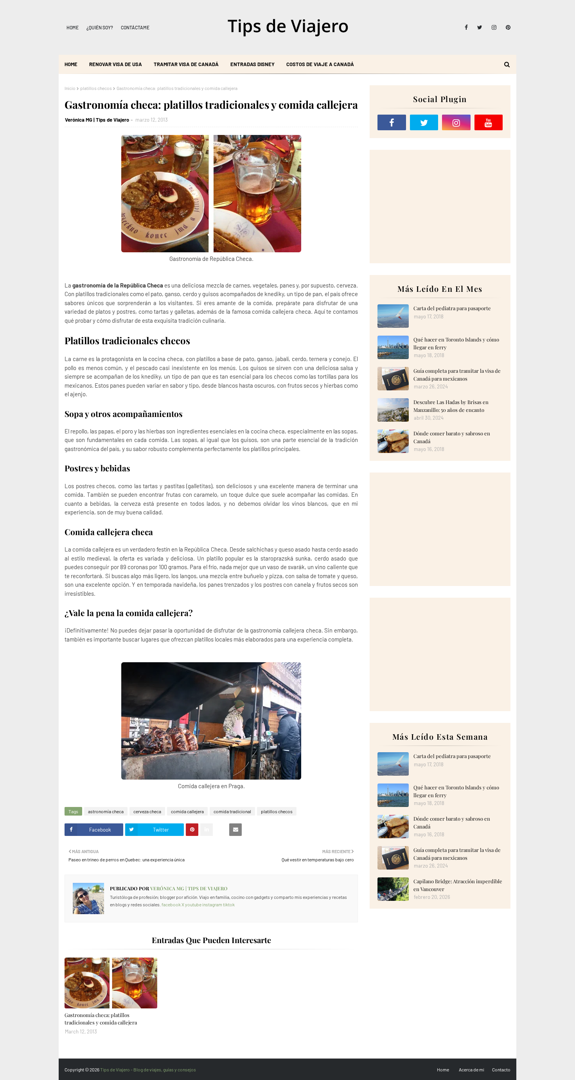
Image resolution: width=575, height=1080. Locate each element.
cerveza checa (147, 811)
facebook (171, 904)
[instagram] (494, 27)
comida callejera (187, 811)
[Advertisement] (440, 206)
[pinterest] (506, 27)
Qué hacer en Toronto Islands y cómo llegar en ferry (456, 343)
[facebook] (466, 27)
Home (72, 27)
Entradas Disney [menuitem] (252, 64)
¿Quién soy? (99, 27)
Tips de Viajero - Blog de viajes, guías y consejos (148, 1069)
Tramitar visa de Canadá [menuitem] (186, 64)
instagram (212, 904)
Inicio (70, 88)
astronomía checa (106, 811)
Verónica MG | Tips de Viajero (97, 120)
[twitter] (479, 27)
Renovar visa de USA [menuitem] (115, 64)
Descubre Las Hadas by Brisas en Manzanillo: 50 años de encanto (451, 406)
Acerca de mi (471, 1069)
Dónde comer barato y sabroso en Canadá (451, 437)
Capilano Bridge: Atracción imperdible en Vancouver (457, 885)
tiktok (229, 904)
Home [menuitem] (71, 64)
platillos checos (96, 88)
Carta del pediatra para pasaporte (452, 308)
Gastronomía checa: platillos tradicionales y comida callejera (101, 1019)
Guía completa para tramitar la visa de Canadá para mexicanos (457, 374)
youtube (193, 904)
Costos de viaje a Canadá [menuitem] (320, 64)
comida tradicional (232, 811)
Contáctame (135, 27)
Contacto (501, 1069)
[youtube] (488, 122)
